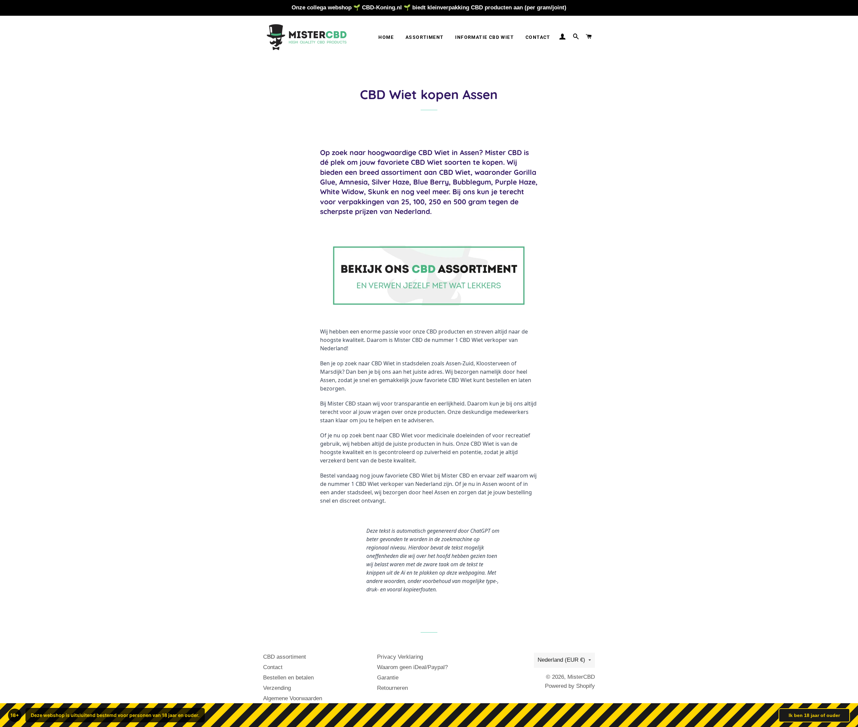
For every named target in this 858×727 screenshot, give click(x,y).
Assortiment (424, 37)
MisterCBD (581, 677)
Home (386, 37)
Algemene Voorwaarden (292, 698)
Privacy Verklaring (400, 657)
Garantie (388, 677)
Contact (538, 37)
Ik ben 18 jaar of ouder (814, 715)
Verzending (277, 688)
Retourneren (392, 688)
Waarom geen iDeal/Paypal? (412, 667)
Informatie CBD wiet (484, 37)
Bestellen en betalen (288, 677)
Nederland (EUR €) (561, 660)
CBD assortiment (284, 657)
